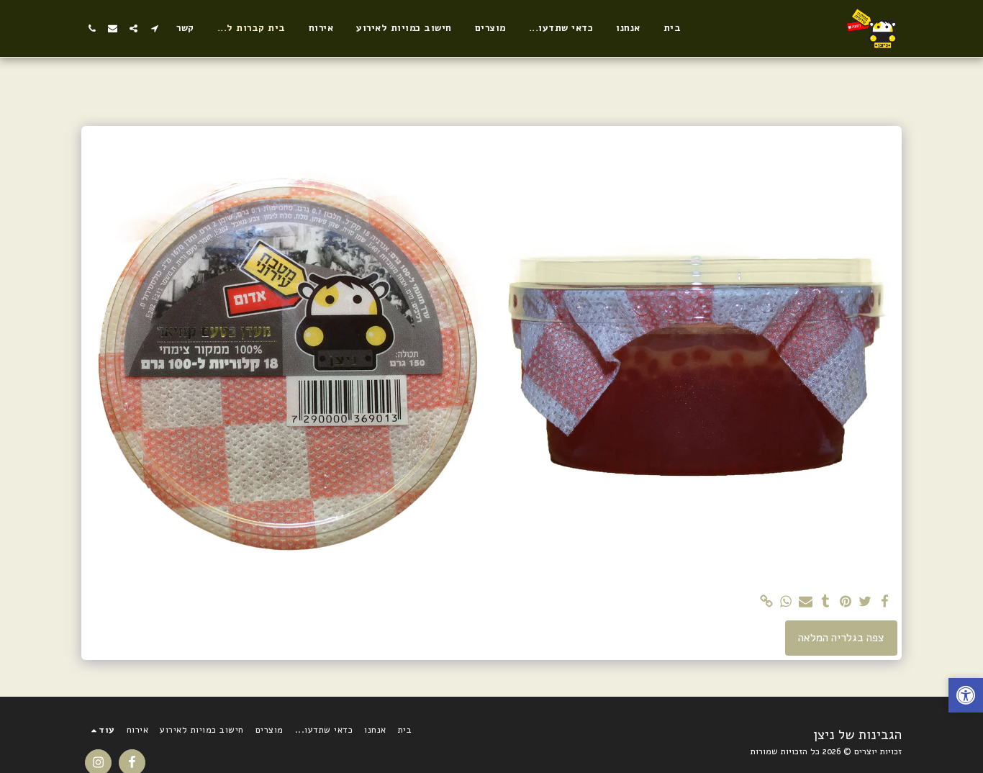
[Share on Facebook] (885, 602)
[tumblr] (825, 602)
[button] (154, 28)
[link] (766, 602)
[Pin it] (845, 602)
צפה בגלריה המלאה (841, 638)
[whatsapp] (786, 602)
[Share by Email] (806, 602)
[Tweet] (865, 602)
